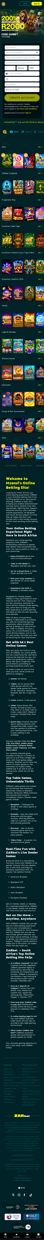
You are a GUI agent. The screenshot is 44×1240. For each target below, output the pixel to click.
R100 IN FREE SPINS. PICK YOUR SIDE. (30, 1085)
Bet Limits (8, 1091)
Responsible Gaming (13, 1083)
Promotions (29, 1065)
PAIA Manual (9, 1097)
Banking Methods (11, 1086)
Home (8, 1065)
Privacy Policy (10, 1088)
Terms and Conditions (28, 109)
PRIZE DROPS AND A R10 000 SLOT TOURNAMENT (30, 1102)
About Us (8, 1069)
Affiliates (8, 1099)
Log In (25, 4)
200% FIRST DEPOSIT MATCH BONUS (29, 1072)
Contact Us (9, 1102)
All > (40, 147)
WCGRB (7, 1094)
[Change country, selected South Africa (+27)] (7, 73)
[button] (3, 3)
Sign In (28, 113)
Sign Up (37, 4)
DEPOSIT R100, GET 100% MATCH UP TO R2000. (31, 1094)
